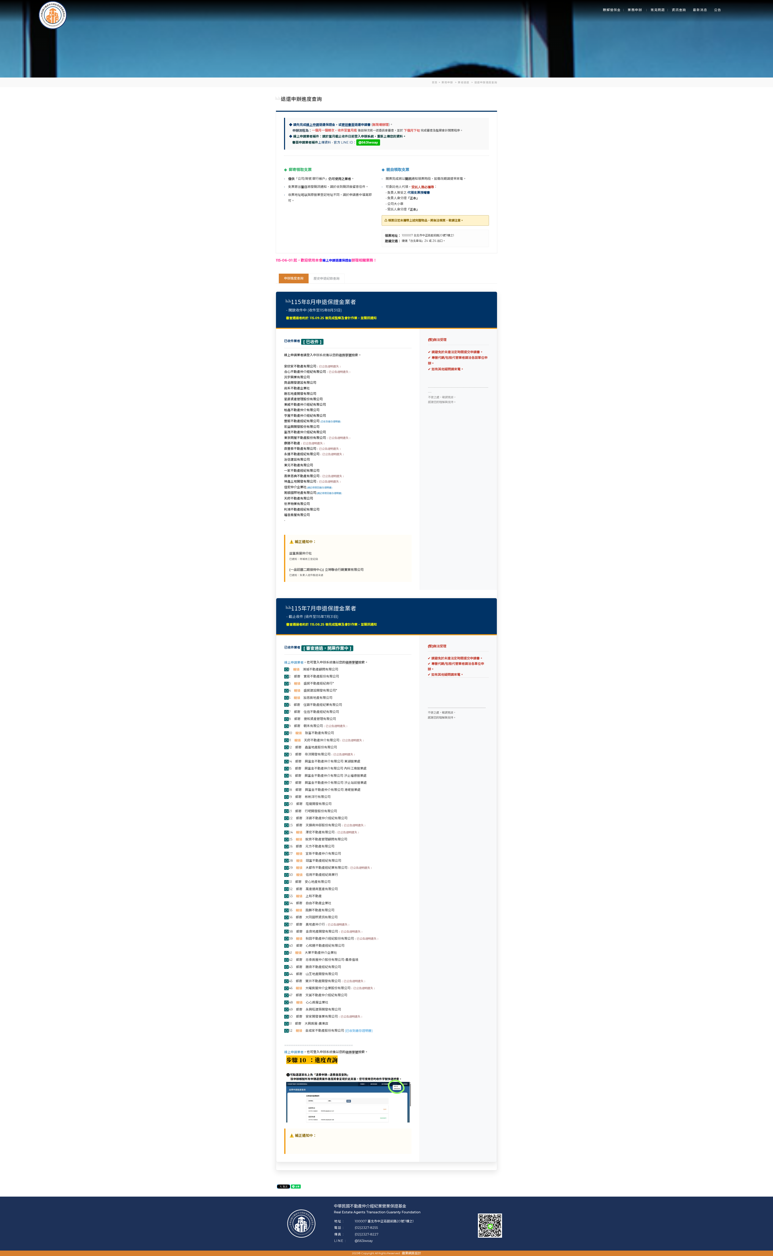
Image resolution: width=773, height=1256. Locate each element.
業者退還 (464, 82)
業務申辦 (447, 82)
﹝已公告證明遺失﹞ (329, 366)
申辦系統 (319, 355)
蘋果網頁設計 (411, 1253)
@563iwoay (364, 1241)
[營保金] (53, 15)
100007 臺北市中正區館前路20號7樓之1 (384, 1221)
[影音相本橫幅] (386, 39)
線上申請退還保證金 (336, 260)
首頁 (435, 82)
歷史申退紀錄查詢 (326, 278)
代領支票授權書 (418, 193)
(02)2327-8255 (366, 1228)
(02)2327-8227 (366, 1234)
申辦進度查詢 (293, 278)
